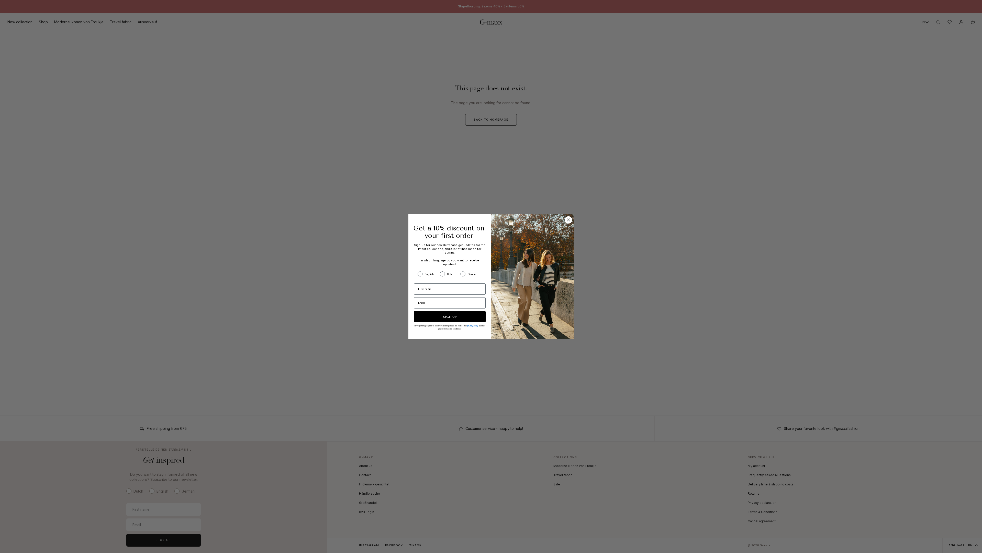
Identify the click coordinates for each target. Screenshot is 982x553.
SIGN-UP (449, 316)
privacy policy (472, 326)
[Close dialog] (568, 220)
